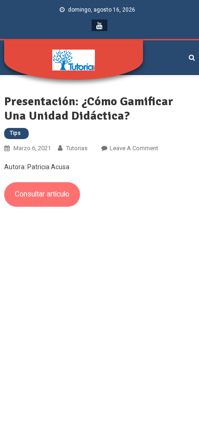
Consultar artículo (42, 194)
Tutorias (76, 148)
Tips (15, 133)
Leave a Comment (134, 148)
